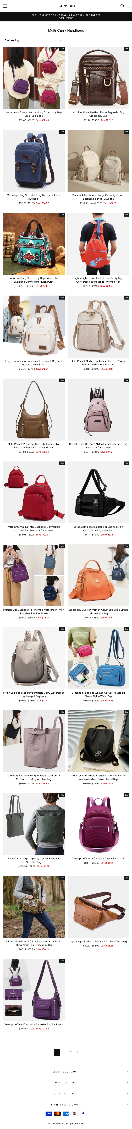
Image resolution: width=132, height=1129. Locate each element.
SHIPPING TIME (65, 1094)
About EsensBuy (65, 1072)
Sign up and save (65, 1105)
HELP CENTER (65, 1082)
